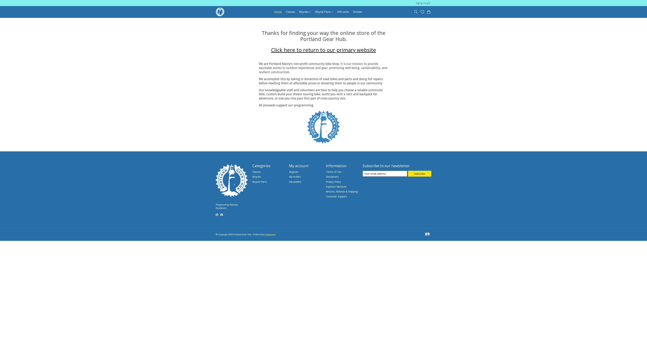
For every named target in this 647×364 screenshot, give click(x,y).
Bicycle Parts (259, 181)
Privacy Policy (333, 181)
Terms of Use (333, 171)
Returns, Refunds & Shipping (342, 191)
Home (278, 12)
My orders (295, 176)
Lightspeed (270, 234)
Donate (357, 12)
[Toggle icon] (415, 12)
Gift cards (343, 12)
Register (294, 171)
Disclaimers (332, 176)
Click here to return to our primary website (323, 49)
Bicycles (256, 176)
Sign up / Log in (423, 3)
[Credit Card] (427, 234)
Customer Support (336, 196)
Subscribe (419, 173)
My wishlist (295, 181)
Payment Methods (336, 186)
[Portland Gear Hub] (220, 12)
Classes (290, 12)
